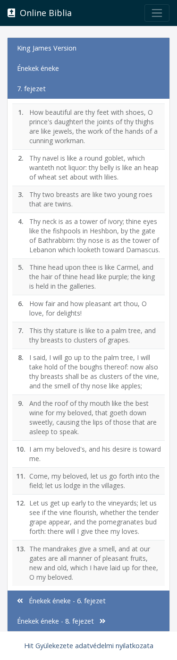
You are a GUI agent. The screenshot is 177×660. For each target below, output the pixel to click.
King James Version (46, 47)
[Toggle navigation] (156, 13)
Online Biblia (43, 12)
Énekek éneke (38, 68)
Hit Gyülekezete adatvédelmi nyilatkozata (88, 645)
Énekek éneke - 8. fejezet (58, 621)
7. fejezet (31, 88)
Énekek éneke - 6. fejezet (64, 600)
